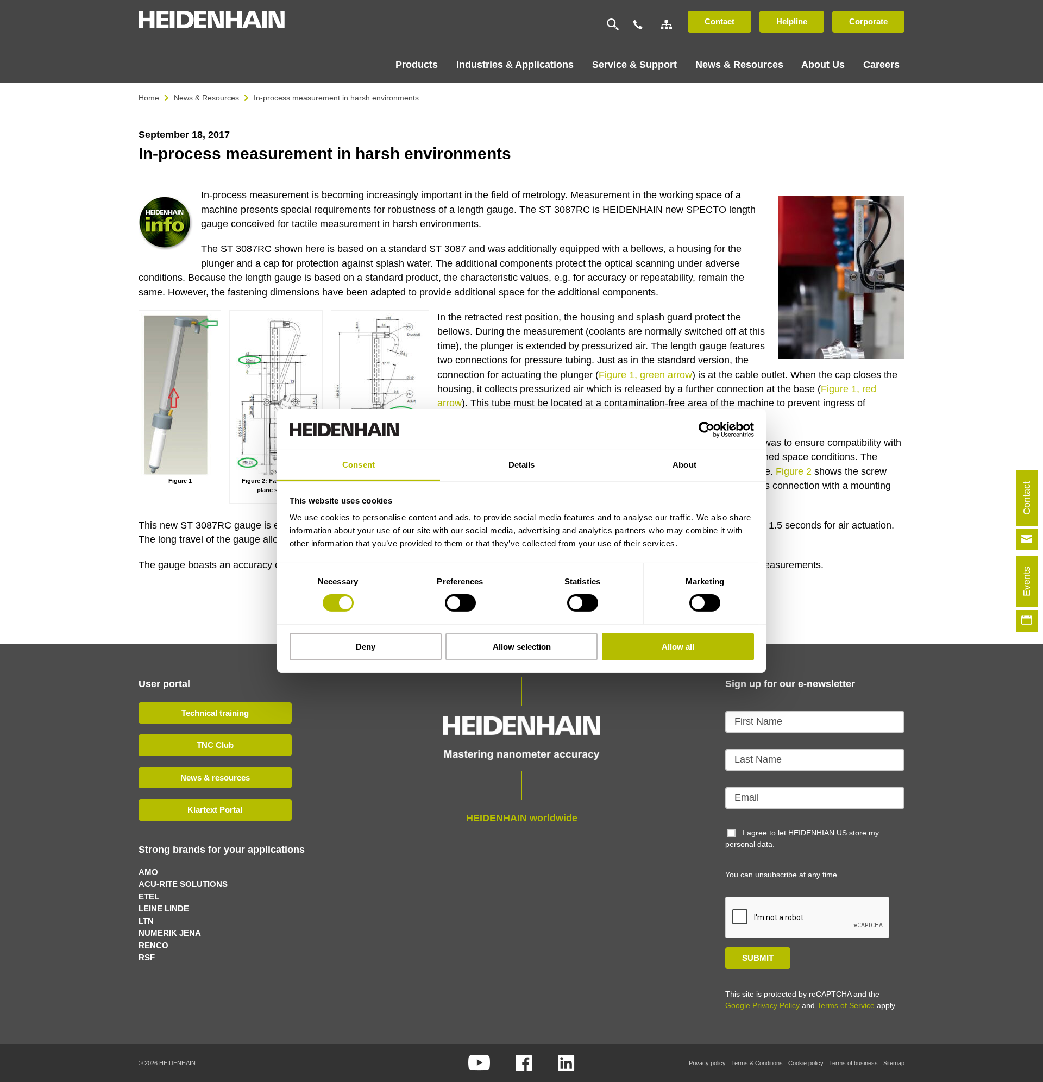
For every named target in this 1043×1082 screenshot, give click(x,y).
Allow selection (522, 646)
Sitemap (893, 1063)
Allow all (678, 646)
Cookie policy (806, 1063)
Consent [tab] (358, 464)
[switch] (460, 603)
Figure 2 (795, 471)
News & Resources (206, 97)
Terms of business (853, 1063)
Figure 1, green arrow (645, 374)
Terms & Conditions (757, 1063)
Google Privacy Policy (762, 1005)
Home (149, 97)
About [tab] (684, 464)
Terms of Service (846, 1005)
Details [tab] (521, 464)
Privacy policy (707, 1063)
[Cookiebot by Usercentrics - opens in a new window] (706, 429)
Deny (365, 646)
